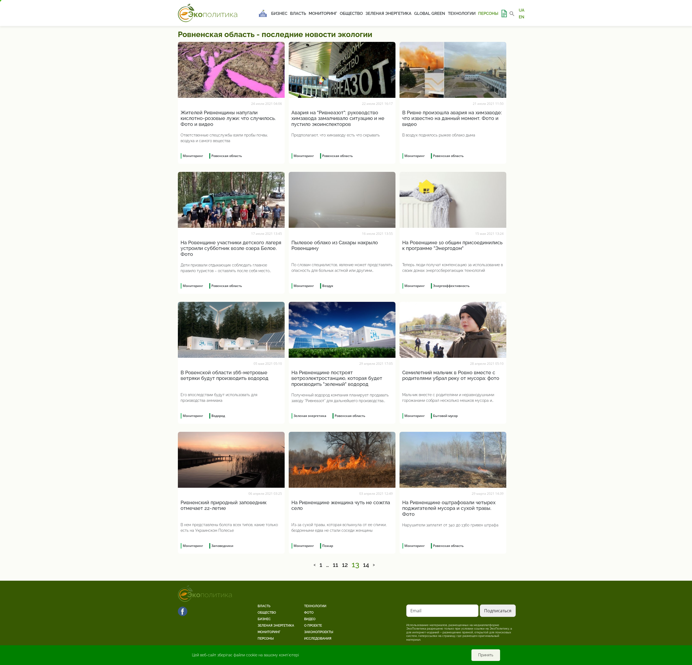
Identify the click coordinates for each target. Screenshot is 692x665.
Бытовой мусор (445, 415)
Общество (351, 13)
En (521, 16)
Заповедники (222, 545)
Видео (309, 619)
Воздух (327, 285)
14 (366, 565)
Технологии (461, 13)
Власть (298, 13)
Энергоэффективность (451, 285)
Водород (218, 415)
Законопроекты (318, 632)
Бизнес (279, 13)
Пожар (327, 545)
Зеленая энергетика (388, 13)
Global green (429, 13)
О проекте (313, 625)
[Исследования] (504, 13)
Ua (521, 10)
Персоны (488, 13)
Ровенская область (226, 155)
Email (415, 611)
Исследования (317, 638)
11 (335, 565)
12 (345, 565)
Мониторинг (323, 13)
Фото (309, 612)
